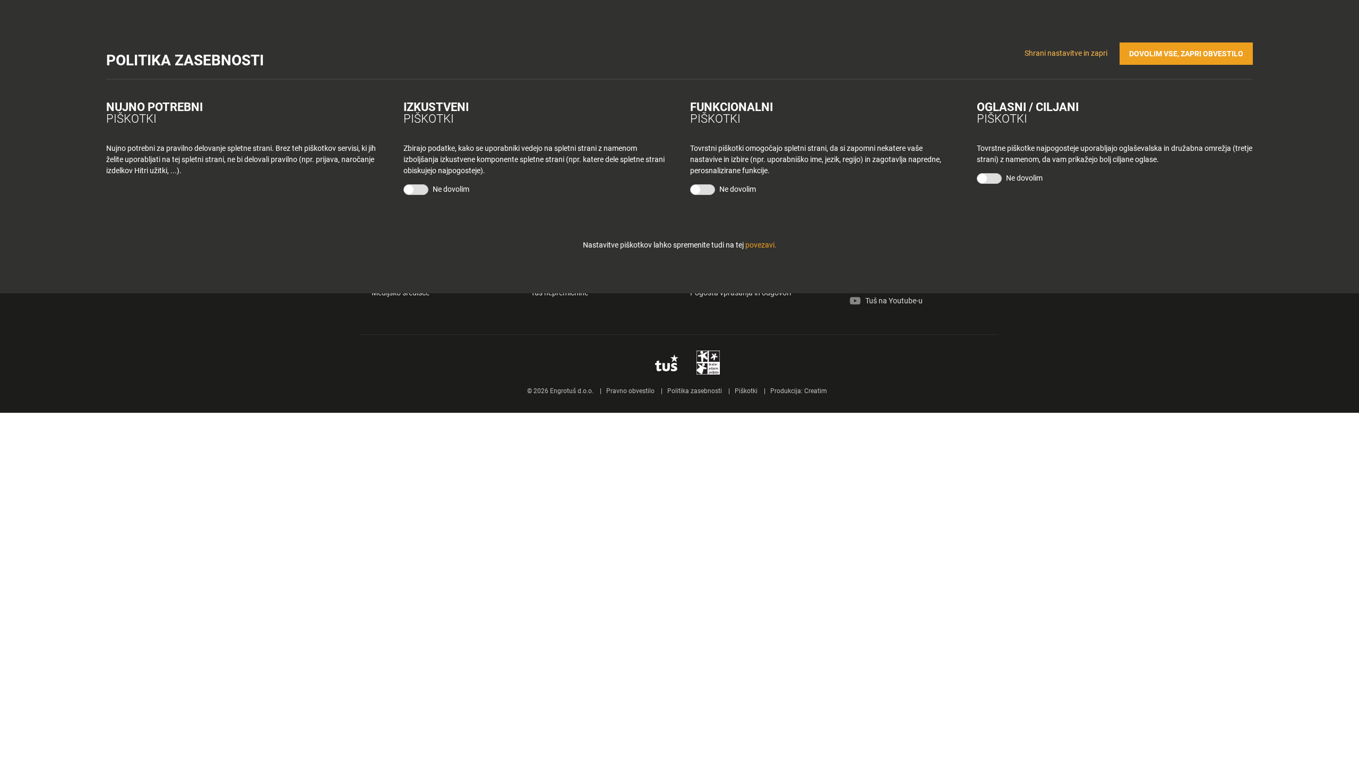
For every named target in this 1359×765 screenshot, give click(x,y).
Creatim (815, 391)
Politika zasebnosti (694, 391)
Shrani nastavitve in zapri (1066, 53)
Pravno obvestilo (630, 391)
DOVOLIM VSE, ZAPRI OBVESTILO (1186, 53)
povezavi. (761, 245)
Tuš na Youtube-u (894, 300)
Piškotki (746, 391)
